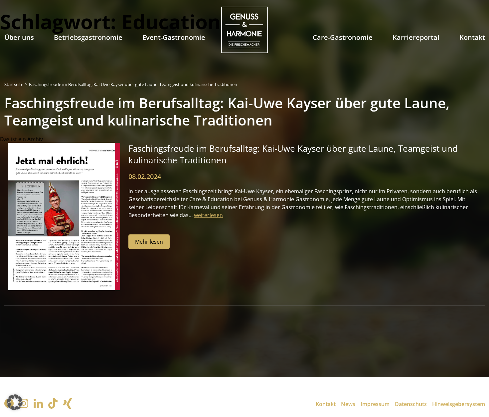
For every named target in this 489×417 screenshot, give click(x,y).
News (348, 404)
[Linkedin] (38, 404)
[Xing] (67, 404)
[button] (14, 402)
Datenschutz (411, 404)
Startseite (13, 84)
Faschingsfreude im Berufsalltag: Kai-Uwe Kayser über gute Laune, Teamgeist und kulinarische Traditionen (133, 84)
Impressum (375, 404)
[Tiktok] (53, 404)
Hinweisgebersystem (458, 404)
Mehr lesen (149, 241)
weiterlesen (208, 215)
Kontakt (326, 404)
